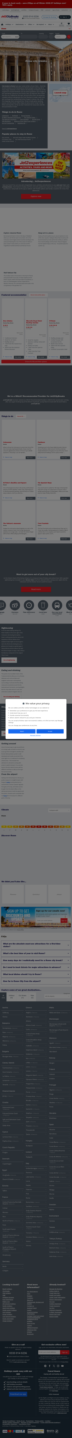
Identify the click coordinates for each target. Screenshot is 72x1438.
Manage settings (35, 735)
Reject (22, 731)
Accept (50, 731)
